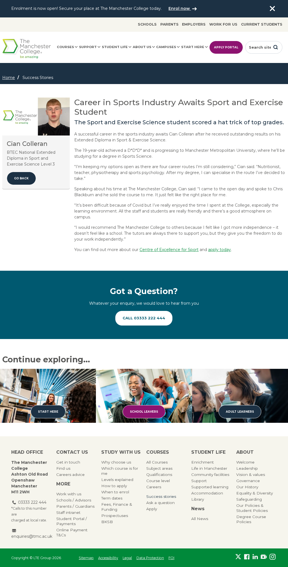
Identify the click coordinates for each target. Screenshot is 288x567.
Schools (147, 24)
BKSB (107, 521)
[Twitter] (238, 556)
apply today (219, 249)
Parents (169, 24)
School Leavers (144, 412)
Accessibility (108, 558)
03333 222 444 (32, 502)
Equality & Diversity (254, 493)
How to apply (114, 486)
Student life (115, 47)
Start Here (48, 412)
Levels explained (117, 479)
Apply (151, 509)
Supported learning (209, 487)
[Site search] (275, 47)
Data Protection (150, 558)
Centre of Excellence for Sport (169, 249)
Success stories (161, 496)
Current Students (261, 24)
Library (197, 499)
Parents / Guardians (75, 506)
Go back (21, 178)
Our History (247, 487)
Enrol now (179, 8)
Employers (194, 24)
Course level (158, 480)
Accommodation (207, 493)
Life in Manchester (209, 468)
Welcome (245, 462)
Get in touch (68, 462)
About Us (142, 47)
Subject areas (159, 468)
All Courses (157, 462)
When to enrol (115, 492)
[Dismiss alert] (272, 8)
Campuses (166, 47)
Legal (127, 558)
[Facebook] (246, 556)
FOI (171, 558)
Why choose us (116, 462)
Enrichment (202, 462)
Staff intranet (68, 512)
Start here (192, 47)
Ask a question (160, 502)
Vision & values (250, 474)
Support (88, 47)
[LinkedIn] (255, 556)
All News (199, 518)
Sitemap (86, 558)
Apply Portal (226, 47)
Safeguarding (249, 499)
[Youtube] (264, 556)
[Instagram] (272, 556)
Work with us (68, 494)
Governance (248, 480)
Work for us (223, 24)
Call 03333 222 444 (144, 318)
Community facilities (210, 474)
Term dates (111, 498)
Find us (63, 468)
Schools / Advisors (73, 500)
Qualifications (159, 474)
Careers (153, 487)
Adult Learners (240, 412)
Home (8, 77)
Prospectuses (114, 515)
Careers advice (70, 474)
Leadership (247, 468)
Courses (65, 47)
